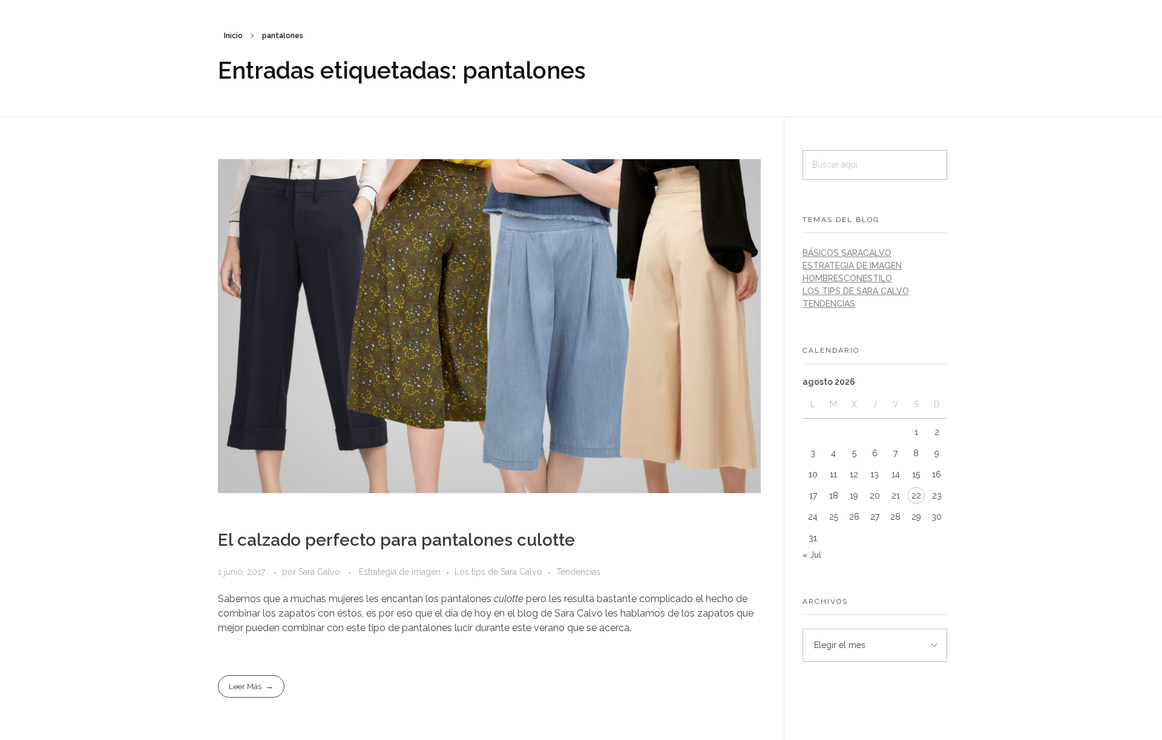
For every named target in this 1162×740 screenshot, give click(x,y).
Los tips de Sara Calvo (498, 572)
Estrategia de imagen (400, 572)
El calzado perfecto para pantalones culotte (396, 540)
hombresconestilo (847, 278)
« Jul (812, 555)
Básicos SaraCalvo (847, 253)
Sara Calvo (320, 572)
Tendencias (578, 572)
